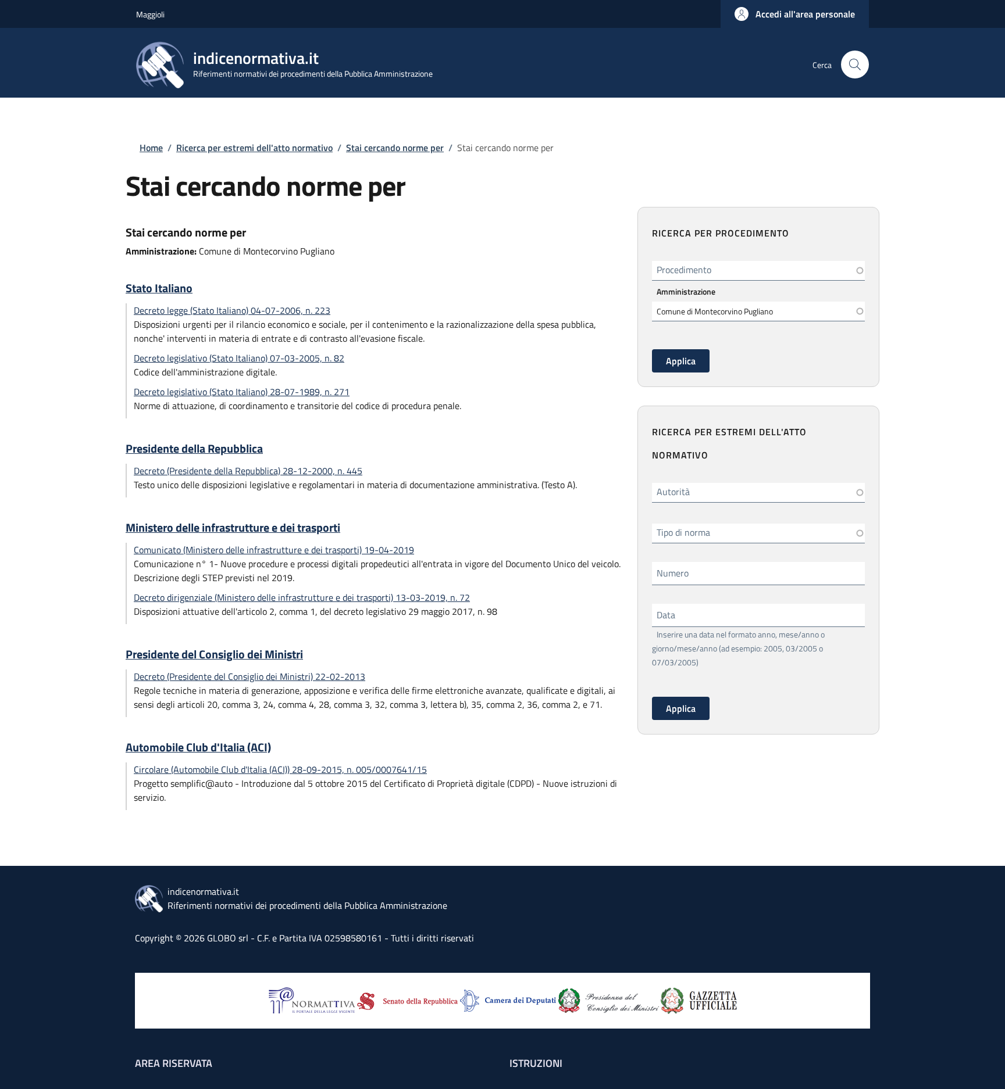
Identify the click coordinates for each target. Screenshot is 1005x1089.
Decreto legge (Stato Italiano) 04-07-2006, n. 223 (232, 310)
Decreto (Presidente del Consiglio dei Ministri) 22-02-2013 (249, 676)
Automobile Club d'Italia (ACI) (198, 747)
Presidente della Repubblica (194, 448)
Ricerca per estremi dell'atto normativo (254, 148)
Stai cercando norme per (395, 148)
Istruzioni (535, 1063)
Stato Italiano (159, 288)
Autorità (673, 492)
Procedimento (684, 270)
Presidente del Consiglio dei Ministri (214, 654)
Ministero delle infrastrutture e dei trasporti (233, 527)
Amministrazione (686, 291)
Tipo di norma (683, 532)
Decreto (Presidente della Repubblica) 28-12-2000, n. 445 (248, 471)
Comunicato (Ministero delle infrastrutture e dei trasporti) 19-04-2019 (274, 550)
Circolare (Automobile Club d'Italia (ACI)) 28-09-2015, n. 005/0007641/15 (280, 769)
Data (666, 615)
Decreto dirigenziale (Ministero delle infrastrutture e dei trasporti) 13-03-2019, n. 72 (302, 597)
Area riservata (173, 1063)
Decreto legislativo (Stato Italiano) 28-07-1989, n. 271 (242, 392)
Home (151, 148)
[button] (795, 14)
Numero (673, 573)
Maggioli (150, 14)
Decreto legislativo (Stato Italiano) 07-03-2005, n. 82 (239, 358)
